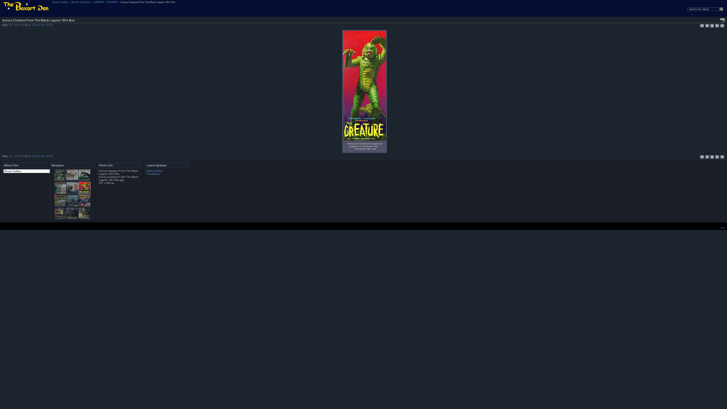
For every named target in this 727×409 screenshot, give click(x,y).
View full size (722, 20)
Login (722, 228)
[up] (712, 25)
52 (51, 25)
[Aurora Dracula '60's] (72, 218)
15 (43, 25)
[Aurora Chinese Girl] (60, 192)
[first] (702, 25)
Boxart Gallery (60, 2)
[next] (717, 25)
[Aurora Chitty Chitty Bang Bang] (72, 192)
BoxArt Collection (80, 2)
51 (48, 25)
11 (29, 25)
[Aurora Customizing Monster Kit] (60, 205)
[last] (722, 25)
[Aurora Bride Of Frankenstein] (60, 180)
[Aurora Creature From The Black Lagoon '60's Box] (364, 91)
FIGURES (112, 2)
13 (36, 25)
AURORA (98, 2)
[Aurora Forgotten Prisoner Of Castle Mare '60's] (84, 218)
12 (32, 25)
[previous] (707, 25)
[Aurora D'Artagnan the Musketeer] (72, 205)
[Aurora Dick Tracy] (84, 205)
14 (39, 25)
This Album (153, 173)
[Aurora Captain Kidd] (84, 180)
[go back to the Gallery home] (26, 7)
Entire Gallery (155, 170)
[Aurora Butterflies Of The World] (72, 180)
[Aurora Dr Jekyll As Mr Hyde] (60, 218)
